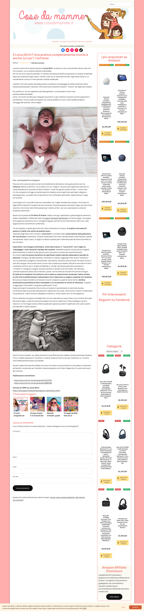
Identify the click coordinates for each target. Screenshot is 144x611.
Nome (15, 457)
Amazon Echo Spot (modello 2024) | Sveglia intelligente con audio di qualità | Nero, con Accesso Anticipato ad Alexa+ (122, 251)
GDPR (84, 608)
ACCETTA (135, 607)
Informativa (114, 597)
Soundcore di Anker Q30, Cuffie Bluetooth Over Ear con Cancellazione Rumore (122, 523)
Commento (17, 431)
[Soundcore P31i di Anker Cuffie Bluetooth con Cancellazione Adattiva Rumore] (122, 370)
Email (15, 467)
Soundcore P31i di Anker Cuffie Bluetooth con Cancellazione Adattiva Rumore (123, 388)
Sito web (15, 476)
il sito (79, 218)
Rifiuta (123, 607)
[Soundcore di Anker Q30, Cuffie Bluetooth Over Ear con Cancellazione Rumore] (122, 504)
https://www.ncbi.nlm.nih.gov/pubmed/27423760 (33, 380)
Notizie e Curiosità (38, 63)
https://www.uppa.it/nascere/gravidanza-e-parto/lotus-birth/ (36, 390)
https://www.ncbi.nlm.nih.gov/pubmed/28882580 (33, 383)
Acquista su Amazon (107, 134)
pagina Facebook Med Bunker (56, 218)
